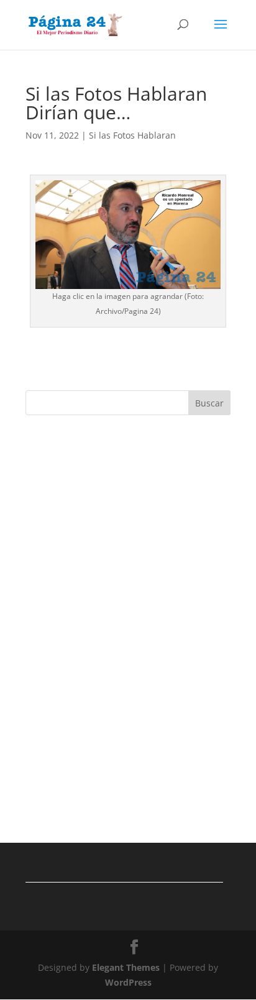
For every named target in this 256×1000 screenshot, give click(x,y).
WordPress (128, 982)
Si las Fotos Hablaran (132, 135)
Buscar (209, 403)
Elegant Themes (126, 967)
